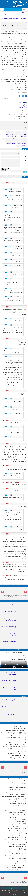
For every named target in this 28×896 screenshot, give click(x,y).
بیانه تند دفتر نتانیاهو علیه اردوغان (20, 821)
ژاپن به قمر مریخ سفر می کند (10, 611)
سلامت (25, 872)
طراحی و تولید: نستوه (14, 894)
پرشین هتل (15, 138)
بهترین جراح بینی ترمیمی (12, 136)
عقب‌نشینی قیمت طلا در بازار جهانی (20, 654)
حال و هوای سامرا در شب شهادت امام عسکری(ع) (9, 707)
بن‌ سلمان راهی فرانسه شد (21, 816)
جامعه (24, 9)
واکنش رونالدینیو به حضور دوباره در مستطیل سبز (17, 741)
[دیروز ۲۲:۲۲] (22, 690)
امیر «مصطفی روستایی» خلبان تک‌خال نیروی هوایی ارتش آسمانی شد (14, 810)
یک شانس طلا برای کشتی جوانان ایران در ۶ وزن (17, 807)
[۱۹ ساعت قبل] (7, 877)
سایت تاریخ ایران (10, 132)
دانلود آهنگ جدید (22, 136)
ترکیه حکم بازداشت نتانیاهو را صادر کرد (9, 604)
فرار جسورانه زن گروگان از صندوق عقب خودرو (17, 114)
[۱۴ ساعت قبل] (20, 877)
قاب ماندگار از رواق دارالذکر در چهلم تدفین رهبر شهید (16, 842)
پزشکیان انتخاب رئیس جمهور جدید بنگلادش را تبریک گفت (16, 853)
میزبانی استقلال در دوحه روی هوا (20, 798)
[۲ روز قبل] (20, 591)
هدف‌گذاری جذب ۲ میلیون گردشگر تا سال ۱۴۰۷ (17, 800)
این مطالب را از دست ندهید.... (21, 601)
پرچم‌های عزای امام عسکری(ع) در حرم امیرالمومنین (9, 700)
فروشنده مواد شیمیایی (10, 143)
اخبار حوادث (9, 125)
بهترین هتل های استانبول (21, 134)
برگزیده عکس (24, 696)
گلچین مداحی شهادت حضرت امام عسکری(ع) (18, 725)
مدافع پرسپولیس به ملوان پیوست (20, 728)
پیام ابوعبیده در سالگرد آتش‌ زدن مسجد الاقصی (17, 850)
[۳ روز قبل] (7, 591)
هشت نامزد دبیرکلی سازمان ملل (20, 785)
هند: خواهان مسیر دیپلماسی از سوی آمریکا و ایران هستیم (16, 792)
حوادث (4, 125)
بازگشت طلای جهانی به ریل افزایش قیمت (18, 659)
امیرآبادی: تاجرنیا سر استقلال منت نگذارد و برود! (17, 858)
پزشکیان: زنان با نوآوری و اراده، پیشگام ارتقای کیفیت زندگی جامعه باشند (13, 782)
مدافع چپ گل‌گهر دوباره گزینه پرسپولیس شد (18, 844)
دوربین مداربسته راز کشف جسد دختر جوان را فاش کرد (14, 19)
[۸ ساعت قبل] (22, 701)
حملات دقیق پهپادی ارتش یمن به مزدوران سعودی (17, 851)
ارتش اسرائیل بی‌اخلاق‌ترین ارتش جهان (19, 835)
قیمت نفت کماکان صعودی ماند (20, 657)
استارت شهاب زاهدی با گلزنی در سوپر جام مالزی (17, 812)
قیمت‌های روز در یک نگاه (22, 650)
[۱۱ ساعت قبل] (22, 628)
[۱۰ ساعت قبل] (22, 621)
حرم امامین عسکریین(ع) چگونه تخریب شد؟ (18, 726)
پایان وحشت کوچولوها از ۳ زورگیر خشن (19, 112)
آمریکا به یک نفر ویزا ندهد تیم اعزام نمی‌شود (9, 688)
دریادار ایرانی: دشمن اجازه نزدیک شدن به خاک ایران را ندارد (15, 839)
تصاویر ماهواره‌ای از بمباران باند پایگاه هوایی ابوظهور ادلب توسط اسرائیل (14, 665)
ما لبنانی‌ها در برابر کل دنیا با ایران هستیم (19, 755)
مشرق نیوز (17, 3)
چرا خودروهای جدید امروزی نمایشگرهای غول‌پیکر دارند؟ (8, 596)
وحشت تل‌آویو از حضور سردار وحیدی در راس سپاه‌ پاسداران (15, 737)
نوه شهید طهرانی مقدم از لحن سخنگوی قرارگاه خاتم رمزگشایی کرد (14, 746)
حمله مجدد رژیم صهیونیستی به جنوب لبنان (18, 819)
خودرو (26, 586)
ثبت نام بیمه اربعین (6, 138)
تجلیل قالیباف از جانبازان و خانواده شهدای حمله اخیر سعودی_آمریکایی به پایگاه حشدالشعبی (14, 856)
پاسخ (3, 182)
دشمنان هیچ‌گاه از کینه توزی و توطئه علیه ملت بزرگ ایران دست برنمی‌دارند (15, 779)
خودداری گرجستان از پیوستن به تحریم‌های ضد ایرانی (17, 739)
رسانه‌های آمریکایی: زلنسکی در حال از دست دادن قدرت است (15, 865)
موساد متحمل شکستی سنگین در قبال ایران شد (18, 803)
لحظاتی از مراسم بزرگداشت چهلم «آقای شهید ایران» (16, 789)
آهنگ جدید (24, 141)
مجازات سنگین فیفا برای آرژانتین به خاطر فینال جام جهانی (9, 673)
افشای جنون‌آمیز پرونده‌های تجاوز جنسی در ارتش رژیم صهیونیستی (14, 744)
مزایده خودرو (16, 141)
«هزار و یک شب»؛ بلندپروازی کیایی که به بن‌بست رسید (16, 759)
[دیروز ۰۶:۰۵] (22, 716)
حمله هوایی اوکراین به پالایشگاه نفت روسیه (18, 826)
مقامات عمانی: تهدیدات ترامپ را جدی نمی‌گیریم (17, 846)
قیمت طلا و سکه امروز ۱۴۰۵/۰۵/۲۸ (19, 655)
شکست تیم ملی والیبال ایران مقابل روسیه (18, 805)
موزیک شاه (18, 132)
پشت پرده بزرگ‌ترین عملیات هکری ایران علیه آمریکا (8, 627)
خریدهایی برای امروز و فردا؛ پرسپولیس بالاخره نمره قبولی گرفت (9, 681)
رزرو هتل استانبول (9, 134)
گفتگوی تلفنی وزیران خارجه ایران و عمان (19, 801)
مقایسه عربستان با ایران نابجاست (20, 751)
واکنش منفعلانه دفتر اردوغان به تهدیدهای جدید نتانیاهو (16, 783)
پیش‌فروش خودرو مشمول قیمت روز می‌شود (20, 596)
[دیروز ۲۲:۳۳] (22, 682)
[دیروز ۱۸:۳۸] (22, 643)
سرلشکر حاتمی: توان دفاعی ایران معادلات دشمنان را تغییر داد (15, 825)
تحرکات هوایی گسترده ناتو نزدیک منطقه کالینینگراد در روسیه (15, 832)
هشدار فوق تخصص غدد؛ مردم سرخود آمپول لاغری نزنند (16, 748)
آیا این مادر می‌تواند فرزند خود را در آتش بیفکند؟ (17, 742)
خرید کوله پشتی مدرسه (21, 145)
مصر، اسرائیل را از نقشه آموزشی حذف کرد (18, 862)
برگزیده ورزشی (24, 670)
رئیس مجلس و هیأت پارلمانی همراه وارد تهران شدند (16, 791)
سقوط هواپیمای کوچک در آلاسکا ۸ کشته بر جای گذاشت (16, 830)
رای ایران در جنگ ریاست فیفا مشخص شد (18, 823)
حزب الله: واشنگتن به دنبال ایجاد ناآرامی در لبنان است (16, 869)
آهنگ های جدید (23, 138)
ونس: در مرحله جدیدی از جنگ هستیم (19, 750)
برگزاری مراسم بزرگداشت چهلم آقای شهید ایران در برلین (16, 833)
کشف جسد (24, 125)
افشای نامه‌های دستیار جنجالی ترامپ (19, 814)
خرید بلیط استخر (8, 141)
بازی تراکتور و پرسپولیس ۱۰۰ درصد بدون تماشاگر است (16, 867)
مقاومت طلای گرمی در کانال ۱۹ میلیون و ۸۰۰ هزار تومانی (16, 652)
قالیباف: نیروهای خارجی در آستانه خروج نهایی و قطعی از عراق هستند (14, 796)
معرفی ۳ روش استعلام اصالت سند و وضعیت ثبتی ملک (9, 634)
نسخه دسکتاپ (14, 888)
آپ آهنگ (24, 132)
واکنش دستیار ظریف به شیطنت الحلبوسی (18, 734)
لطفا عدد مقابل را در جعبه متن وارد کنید (20, 168)
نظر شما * (25, 160)
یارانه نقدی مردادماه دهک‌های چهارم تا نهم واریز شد (9, 642)
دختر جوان (14, 125)
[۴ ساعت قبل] (22, 675)
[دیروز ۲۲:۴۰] (7, 766)
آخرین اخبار (25, 776)
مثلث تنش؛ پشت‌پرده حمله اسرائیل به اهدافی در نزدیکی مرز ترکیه (9, 619)
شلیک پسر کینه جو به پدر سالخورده (19, 118)
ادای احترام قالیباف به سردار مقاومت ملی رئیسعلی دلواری (16, 730)
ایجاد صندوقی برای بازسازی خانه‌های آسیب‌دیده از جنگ (16, 863)
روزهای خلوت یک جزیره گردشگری (9, 714)
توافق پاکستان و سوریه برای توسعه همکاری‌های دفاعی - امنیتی (15, 753)
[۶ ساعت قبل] (22, 613)
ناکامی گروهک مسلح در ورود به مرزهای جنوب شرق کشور (21, 771)
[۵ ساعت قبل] (22, 606)
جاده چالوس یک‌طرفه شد (21, 848)
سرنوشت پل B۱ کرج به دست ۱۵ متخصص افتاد (17, 808)
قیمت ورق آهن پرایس (22, 143)
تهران (25, 127)
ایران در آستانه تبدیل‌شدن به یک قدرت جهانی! (18, 757)
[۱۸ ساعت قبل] (22, 636)
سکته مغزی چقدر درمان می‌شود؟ (9, 881)
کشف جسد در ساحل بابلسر (21, 116)
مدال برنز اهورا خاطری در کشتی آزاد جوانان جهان (17, 787)
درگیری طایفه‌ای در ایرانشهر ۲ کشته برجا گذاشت (8, 771)
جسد (19, 125)
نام (26, 153)
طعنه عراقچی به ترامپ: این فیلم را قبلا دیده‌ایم (18, 817)
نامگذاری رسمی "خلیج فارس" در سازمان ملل (18, 735)
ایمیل (26, 156)
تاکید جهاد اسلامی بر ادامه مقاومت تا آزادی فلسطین (17, 828)
